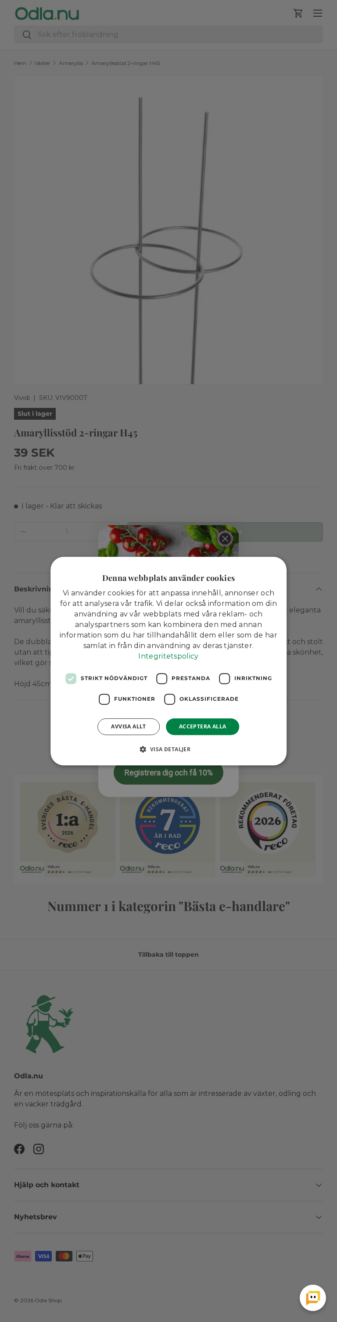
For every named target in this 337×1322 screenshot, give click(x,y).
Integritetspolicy (168, 656)
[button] (169, 749)
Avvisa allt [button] (128, 726)
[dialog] (168, 661)
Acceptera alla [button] (202, 726)
